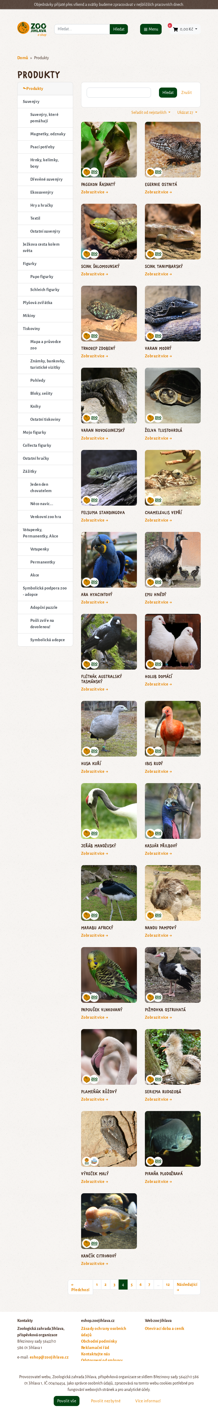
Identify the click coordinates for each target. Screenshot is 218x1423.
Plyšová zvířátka (38, 303)
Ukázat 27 (185, 112)
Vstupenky (39, 549)
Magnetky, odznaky (47, 134)
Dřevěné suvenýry (46, 179)
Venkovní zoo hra (45, 517)
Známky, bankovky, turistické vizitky (47, 364)
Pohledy (37, 380)
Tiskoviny (31, 329)
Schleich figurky (45, 290)
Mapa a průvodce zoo (45, 345)
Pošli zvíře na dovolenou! (42, 623)
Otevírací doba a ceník (165, 1328)
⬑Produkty (33, 88)
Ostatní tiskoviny (45, 419)
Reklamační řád (95, 1348)
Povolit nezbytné (105, 1401)
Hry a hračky (41, 205)
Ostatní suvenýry (45, 231)
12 (168, 1284)
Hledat (118, 29)
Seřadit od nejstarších (149, 112)
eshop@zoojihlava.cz (49, 1357)
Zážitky (29, 471)
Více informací (148, 1401)
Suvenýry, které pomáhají (44, 117)
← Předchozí (80, 1287)
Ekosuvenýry (41, 192)
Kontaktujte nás (95, 1354)
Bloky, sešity (41, 393)
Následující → (187, 1287)
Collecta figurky (37, 445)
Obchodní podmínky (99, 1341)
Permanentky (42, 562)
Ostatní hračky (36, 458)
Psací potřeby (42, 147)
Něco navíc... (41, 504)
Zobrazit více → (94, 192)
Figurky (29, 264)
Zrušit (186, 92)
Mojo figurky (34, 432)
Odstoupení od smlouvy (102, 1360)
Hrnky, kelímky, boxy (44, 163)
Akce (34, 575)
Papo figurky (41, 277)
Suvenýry (31, 101)
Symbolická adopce (47, 640)
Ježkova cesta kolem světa (41, 247)
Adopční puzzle (44, 607)
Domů (22, 58)
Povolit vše (66, 1401)
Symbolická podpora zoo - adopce (45, 591)
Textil (35, 218)
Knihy (35, 406)
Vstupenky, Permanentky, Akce (40, 533)
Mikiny (29, 316)
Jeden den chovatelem (41, 487)
